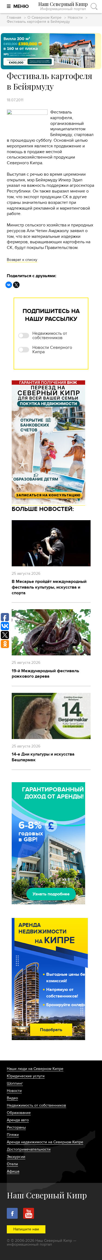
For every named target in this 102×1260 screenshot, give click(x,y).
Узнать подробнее (51, 894)
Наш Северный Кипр (63, 6)
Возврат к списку (22, 259)
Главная (14, 18)
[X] (16, 285)
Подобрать (51, 1029)
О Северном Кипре (44, 18)
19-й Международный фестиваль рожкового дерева (45, 673)
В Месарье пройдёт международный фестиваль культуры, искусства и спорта (49, 587)
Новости (75, 18)
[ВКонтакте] (8, 285)
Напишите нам (26, 1229)
